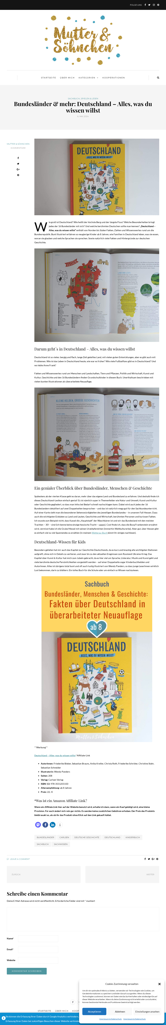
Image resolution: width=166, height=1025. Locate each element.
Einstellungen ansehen (147, 1011)
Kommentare (18, 148)
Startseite (48, 77)
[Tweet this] (18, 164)
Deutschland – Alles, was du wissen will (54, 755)
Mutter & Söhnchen (18, 144)
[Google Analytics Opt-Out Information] (4, 1019)
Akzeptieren (94, 1011)
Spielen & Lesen (89, 99)
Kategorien (87, 77)
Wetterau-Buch (100, 532)
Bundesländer (45, 837)
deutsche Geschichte (86, 837)
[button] (159, 984)
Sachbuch (74, 99)
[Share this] (18, 158)
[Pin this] (18, 175)
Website (11, 960)
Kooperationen (113, 77)
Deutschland (112, 837)
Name (10, 938)
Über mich (67, 77)
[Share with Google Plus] (18, 170)
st (75, 755)
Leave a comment (20, 859)
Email (10, 949)
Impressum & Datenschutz (110, 1019)
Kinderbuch (133, 837)
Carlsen (64, 837)
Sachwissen (61, 844)
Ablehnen (120, 1011)
